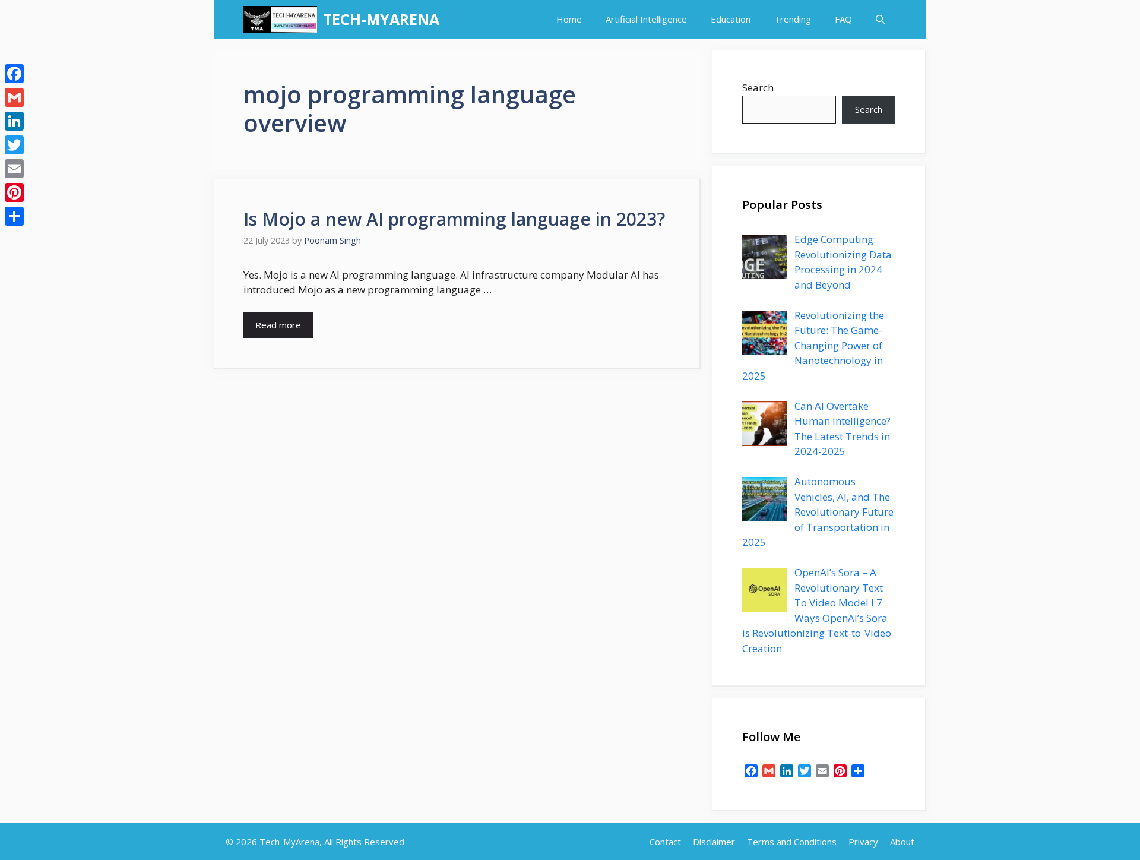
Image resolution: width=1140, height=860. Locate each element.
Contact (665, 842)
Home (569, 19)
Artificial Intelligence (646, 19)
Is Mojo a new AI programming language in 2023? (454, 219)
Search (758, 87)
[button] (880, 19)
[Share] (14, 216)
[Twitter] (14, 145)
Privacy (863, 842)
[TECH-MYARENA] (280, 19)
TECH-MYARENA (381, 19)
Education (730, 19)
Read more (278, 325)
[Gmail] (14, 97)
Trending (792, 19)
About (902, 842)
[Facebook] (14, 74)
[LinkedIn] (14, 121)
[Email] (14, 169)
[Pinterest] (14, 192)
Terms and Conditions (792, 842)
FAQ (843, 19)
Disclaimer (714, 842)
